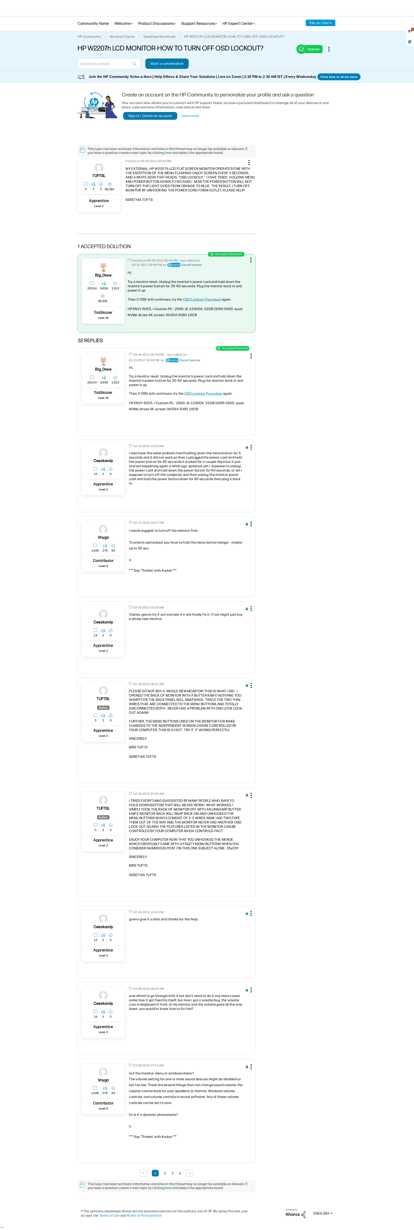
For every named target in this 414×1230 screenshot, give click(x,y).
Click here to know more (339, 77)
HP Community (89, 37)
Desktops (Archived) (160, 37)
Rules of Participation (144, 1215)
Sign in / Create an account (150, 116)
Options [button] (331, 49)
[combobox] (109, 63)
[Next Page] (189, 1173)
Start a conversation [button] (167, 64)
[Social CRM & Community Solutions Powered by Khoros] (295, 1213)
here (168, 153)
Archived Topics (122, 37)
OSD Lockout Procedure (202, 299)
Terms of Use (109, 1215)
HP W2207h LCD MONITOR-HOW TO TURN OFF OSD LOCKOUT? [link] (234, 37)
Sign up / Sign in (320, 23)
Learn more (190, 116)
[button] (248, 161)
